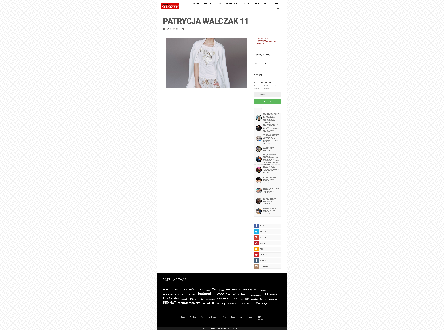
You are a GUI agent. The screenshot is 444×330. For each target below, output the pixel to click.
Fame (233, 317)
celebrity (247, 289)
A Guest (193, 289)
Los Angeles (171, 298)
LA (266, 294)
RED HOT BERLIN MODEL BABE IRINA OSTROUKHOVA (271, 189)
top (223, 303)
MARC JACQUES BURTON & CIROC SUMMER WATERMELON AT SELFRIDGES (271, 169)
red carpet (273, 299)
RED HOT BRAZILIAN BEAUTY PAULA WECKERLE (270, 179)
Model (224, 317)
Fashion (192, 294)
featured (204, 294)
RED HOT (169, 303)
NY (231, 299)
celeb (228, 290)
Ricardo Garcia (211, 303)
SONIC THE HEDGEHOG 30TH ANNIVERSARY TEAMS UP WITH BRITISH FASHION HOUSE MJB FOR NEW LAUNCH (271, 137)
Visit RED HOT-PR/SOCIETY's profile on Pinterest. (266, 41)
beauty (208, 290)
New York (222, 298)
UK (239, 304)
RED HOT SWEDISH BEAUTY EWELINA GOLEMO (269, 210)
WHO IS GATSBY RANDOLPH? (268, 147)
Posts (258, 110)
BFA (214, 289)
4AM (202, 317)
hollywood (243, 294)
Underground (213, 317)
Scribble (249, 317)
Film (214, 295)
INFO (260, 317)
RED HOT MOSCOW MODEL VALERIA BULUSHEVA (269, 200)
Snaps (183, 317)
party (247, 299)
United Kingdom (248, 304)
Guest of (231, 294)
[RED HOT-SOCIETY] (170, 6)
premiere (254, 299)
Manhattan (184, 299)
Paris (241, 299)
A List (202, 290)
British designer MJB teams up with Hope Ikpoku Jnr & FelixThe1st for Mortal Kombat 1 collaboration (271, 117)
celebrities (236, 290)
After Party (183, 290)
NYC (236, 298)
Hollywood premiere (257, 295)
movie (200, 299)
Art (241, 317)
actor (165, 289)
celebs (256, 290)
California (220, 290)
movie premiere (210, 299)
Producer (263, 299)
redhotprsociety (189, 303)
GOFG (220, 294)
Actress (174, 289)
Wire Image (261, 303)
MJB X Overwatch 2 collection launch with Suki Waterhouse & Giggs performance (271, 127)
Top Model (232, 304)
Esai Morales (182, 295)
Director (263, 290)
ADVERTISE (260, 319)
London (273, 295)
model (193, 299)
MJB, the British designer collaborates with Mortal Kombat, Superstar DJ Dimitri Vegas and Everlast (271, 158)
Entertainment (170, 294)
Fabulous (193, 317)
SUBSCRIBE (267, 102)
